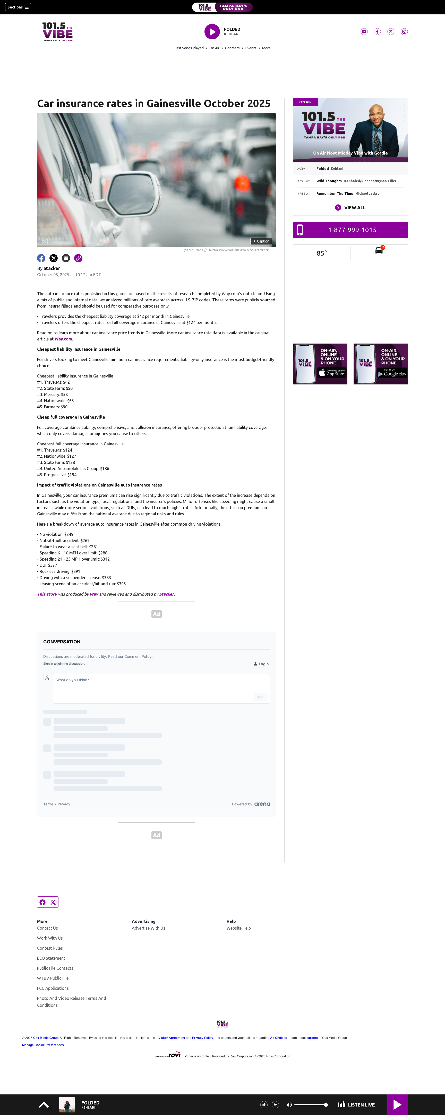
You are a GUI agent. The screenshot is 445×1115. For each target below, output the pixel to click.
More (266, 48)
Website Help (239, 928)
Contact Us (47, 928)
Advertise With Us (148, 928)
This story (47, 594)
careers (312, 1038)
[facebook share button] (41, 258)
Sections (15, 7)
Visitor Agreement (171, 1038)
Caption (261, 241)
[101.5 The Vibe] (222, 7)
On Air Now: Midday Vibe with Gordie (350, 153)
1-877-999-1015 (352, 229)
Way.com (63, 339)
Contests (232, 48)
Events (250, 48)
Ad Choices (278, 1038)
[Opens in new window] (320, 364)
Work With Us (50, 938)
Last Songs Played (189, 48)
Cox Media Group (45, 1038)
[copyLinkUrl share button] (78, 258)
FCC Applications (53, 988)
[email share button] (66, 258)
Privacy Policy (202, 1038)
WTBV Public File (53, 978)
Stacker (166, 594)
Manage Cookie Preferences (43, 1045)
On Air (214, 48)
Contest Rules (50, 948)
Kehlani (231, 34)
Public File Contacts (55, 968)
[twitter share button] (53, 258)
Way (94, 594)
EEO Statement (51, 958)
